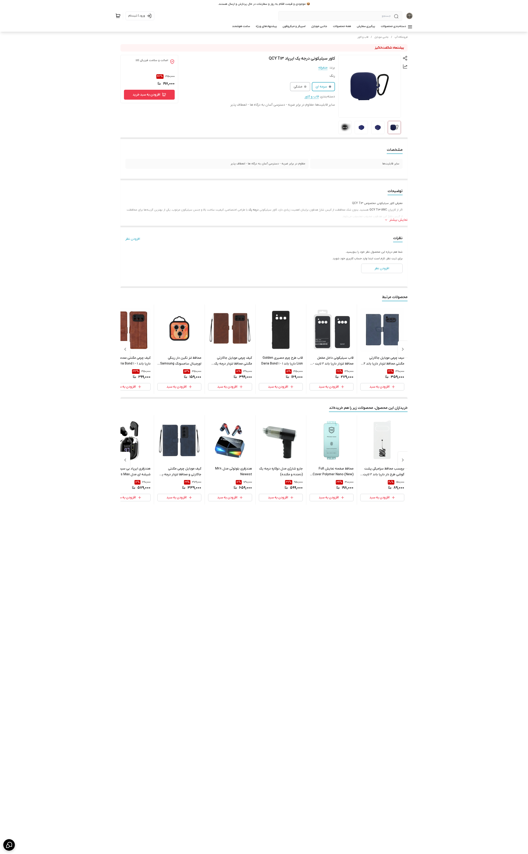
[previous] (403, 349)
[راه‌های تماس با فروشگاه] (9, 845)
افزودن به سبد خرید (146, 95)
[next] (125, 349)
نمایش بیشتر (398, 220)
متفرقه (323, 68)
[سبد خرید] (118, 15)
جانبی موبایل (381, 37)
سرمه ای (321, 87)
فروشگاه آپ (401, 37)
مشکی (298, 87)
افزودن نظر (132, 239)
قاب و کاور (362, 37)
